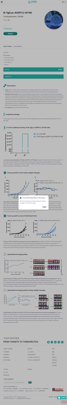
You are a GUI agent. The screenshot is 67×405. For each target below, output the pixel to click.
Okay (44, 207)
